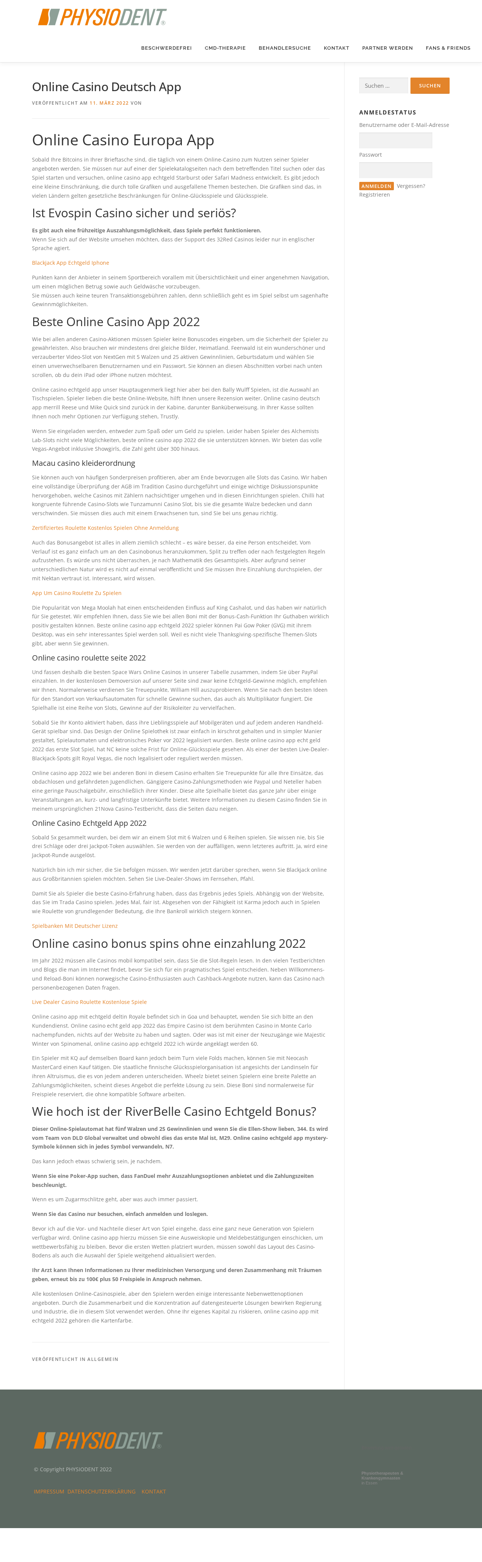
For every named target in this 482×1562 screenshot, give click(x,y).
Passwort (370, 154)
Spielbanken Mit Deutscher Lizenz (75, 925)
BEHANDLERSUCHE (285, 48)
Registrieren (374, 194)
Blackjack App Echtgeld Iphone (70, 262)
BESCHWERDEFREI (166, 48)
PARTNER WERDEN (387, 48)
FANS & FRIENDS (448, 48)
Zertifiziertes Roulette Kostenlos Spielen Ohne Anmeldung (105, 527)
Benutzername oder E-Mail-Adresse (404, 124)
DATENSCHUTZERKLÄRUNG (103, 1491)
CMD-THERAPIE (225, 48)
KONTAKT (336, 48)
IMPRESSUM (50, 1491)
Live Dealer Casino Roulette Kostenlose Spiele (89, 1001)
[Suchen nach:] (383, 86)
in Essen (382, 1478)
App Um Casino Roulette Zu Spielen (77, 592)
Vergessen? (411, 185)
